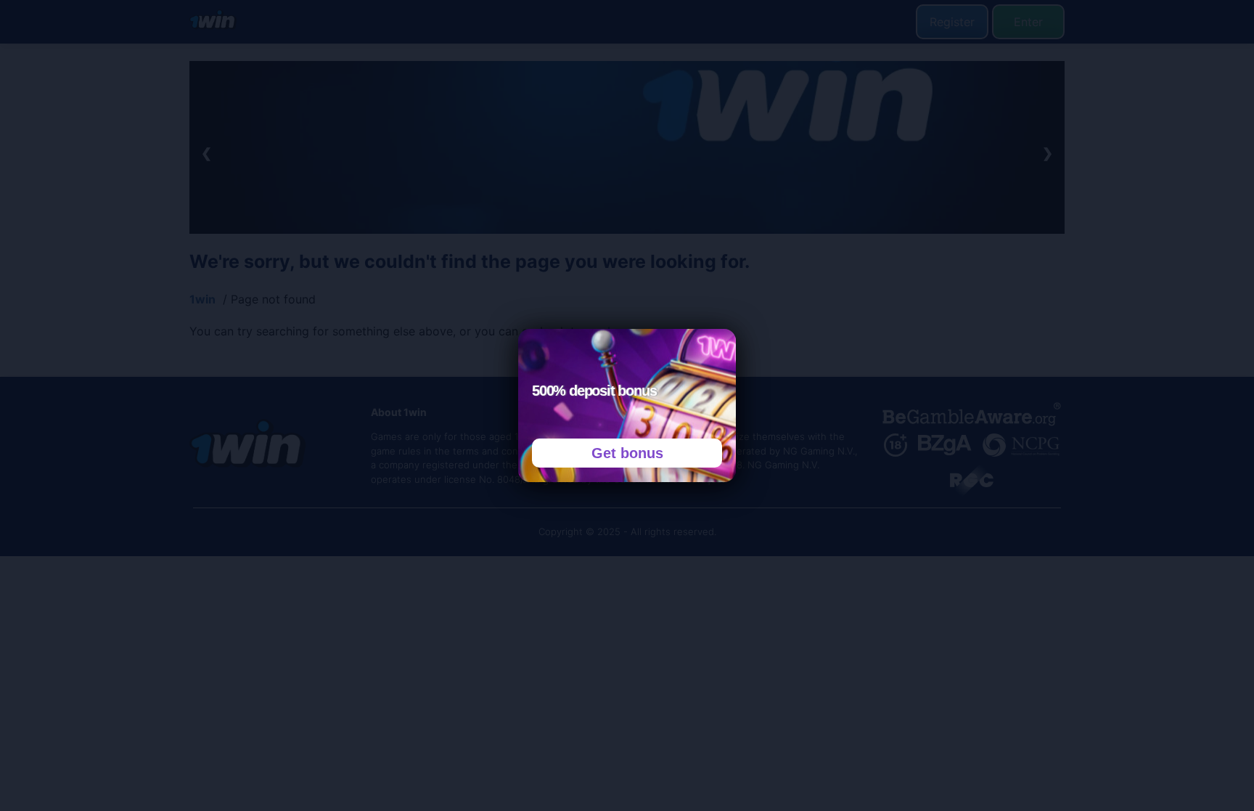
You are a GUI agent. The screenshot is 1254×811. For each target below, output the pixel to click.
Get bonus (627, 453)
